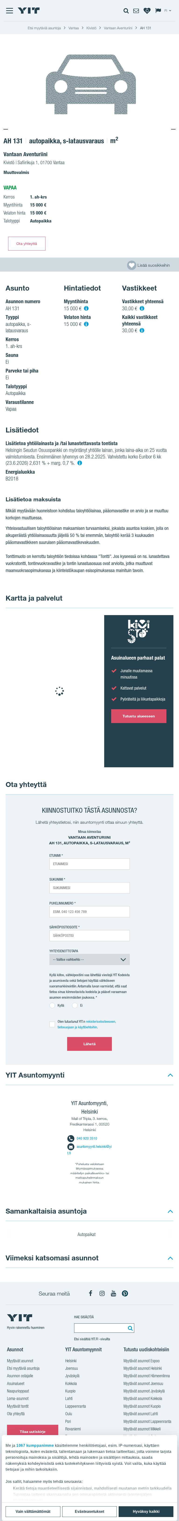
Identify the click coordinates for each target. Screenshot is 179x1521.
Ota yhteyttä (26, 243)
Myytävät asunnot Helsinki (143, 1368)
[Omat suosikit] (147, 10)
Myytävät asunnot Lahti (141, 1413)
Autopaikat (87, 1234)
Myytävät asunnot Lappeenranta (147, 1421)
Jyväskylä (72, 1375)
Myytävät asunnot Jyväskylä (144, 1390)
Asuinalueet (15, 1383)
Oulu (68, 1413)
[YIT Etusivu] (29, 10)
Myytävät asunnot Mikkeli (142, 1428)
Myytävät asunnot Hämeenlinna (147, 1375)
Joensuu (71, 1368)
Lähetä (89, 1043)
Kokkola (71, 1383)
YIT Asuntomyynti (35, 1075)
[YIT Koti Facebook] (90, 1293)
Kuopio (70, 1390)
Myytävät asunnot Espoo (142, 1360)
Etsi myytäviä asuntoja (23, 1368)
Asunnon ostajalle (20, 1375)
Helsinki (70, 1360)
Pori (68, 1421)
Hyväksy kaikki (146, 1512)
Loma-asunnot (17, 1398)
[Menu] (9, 11)
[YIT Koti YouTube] (113, 1293)
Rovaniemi (73, 1428)
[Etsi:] (129, 1328)
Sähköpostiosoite (63, 927)
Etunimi (55, 855)
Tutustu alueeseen (139, 716)
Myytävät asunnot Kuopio (142, 1406)
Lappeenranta (75, 1406)
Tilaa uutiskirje (33, 1431)
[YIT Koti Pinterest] (125, 1293)
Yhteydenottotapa (63, 951)
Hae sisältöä (84, 1317)
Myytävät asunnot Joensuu (143, 1383)
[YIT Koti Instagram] (102, 1293)
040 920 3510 (87, 1138)
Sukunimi (56, 879)
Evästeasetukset (89, 1512)
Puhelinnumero (61, 903)
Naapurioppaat (18, 1390)
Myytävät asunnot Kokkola (143, 1398)
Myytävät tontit (17, 1406)
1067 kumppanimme (35, 1445)
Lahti (68, 1398)
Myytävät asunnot (20, 1360)
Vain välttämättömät (33, 1512)
